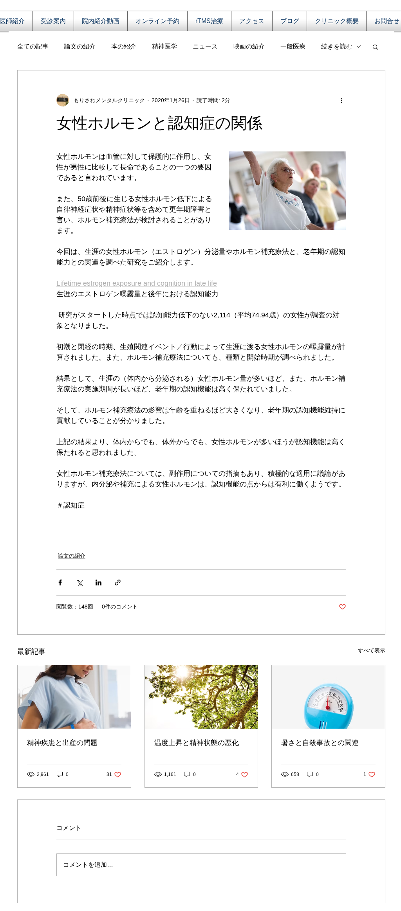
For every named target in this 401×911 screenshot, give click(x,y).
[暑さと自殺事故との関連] (328, 697)
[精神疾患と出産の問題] (74, 697)
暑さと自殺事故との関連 (320, 743)
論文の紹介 (80, 46)
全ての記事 (33, 46)
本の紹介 (123, 46)
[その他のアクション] (341, 100)
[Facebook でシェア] (60, 582)
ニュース (205, 46)
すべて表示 (371, 650)
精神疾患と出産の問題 (62, 743)
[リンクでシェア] (117, 582)
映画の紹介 (249, 46)
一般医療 (292, 46)
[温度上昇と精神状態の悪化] (201, 697)
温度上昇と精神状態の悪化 (196, 743)
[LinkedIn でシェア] (98, 582)
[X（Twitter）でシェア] (79, 582)
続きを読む (336, 46)
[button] (375, 46)
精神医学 (164, 46)
